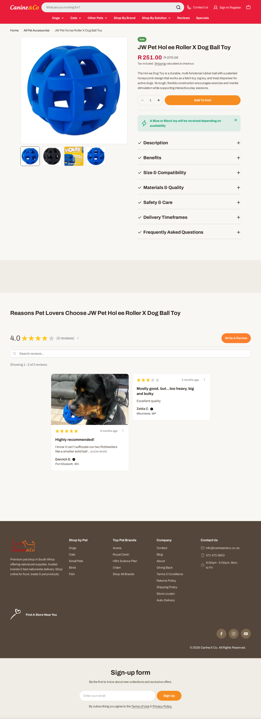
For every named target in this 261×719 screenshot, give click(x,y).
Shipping (160, 63)
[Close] (236, 120)
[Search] (178, 7)
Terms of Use (140, 706)
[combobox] (112, 7)
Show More (99, 451)
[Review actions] (123, 430)
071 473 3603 (215, 555)
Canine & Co (209, 647)
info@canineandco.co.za (222, 548)
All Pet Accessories (37, 30)
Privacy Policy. (162, 706)
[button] (77, 338)
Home (14, 30)
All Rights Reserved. (232, 647)
